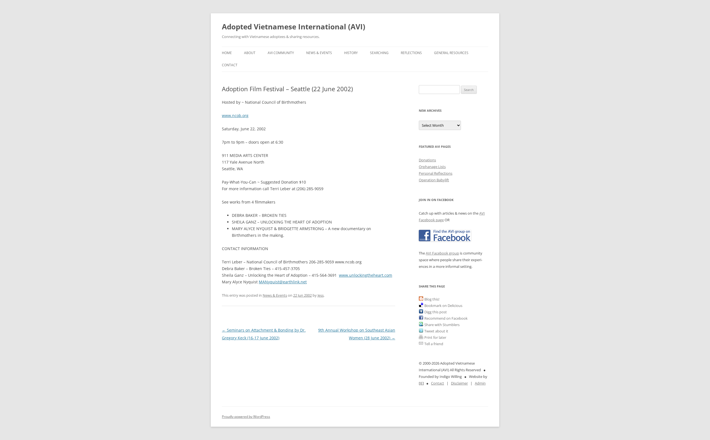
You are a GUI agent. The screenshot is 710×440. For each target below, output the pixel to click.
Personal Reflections (435, 173)
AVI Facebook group (442, 253)
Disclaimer (459, 383)
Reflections (411, 52)
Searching (379, 52)
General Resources (451, 52)
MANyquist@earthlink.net (283, 281)
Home (227, 52)
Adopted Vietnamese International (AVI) (293, 27)
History (351, 52)
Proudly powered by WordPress (246, 416)
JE (421, 383)
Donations (427, 159)
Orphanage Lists (432, 166)
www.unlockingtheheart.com (365, 275)
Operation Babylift (434, 179)
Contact (229, 65)
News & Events (319, 52)
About (249, 52)
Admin (480, 383)
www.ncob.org (235, 115)
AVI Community (281, 52)
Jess (321, 295)
